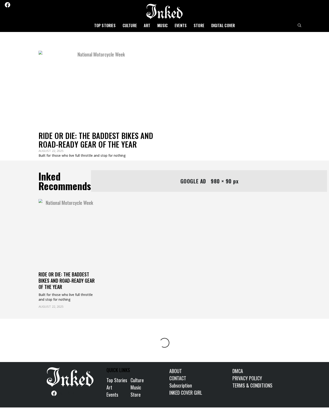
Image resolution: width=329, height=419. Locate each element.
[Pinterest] (27, 4)
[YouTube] (40, 4)
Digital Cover (223, 25)
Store (199, 25)
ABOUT (175, 371)
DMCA (237, 371)
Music (162, 25)
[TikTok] (34, 4)
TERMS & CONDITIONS (252, 385)
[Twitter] (15, 4)
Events (181, 25)
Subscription (180, 385)
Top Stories (105, 25)
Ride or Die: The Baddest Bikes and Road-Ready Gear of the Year (96, 140)
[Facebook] (7, 4)
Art (147, 25)
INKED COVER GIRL (185, 392)
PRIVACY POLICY (247, 378)
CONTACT (177, 378)
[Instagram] (21, 4)
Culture (130, 25)
